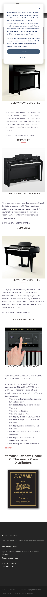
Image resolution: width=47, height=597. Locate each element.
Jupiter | (5, 552)
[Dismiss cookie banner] (39, 8)
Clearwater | (27, 552)
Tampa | (11, 552)
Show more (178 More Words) (16, 223)
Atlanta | (5, 563)
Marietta (12, 563)
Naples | (18, 552)
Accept (23, 52)
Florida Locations (9, 546)
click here (8, 448)
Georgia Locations (10, 558)
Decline (23, 57)
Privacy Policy (9, 566)
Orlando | (36, 552)
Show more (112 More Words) (20, 135)
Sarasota (5, 555)
